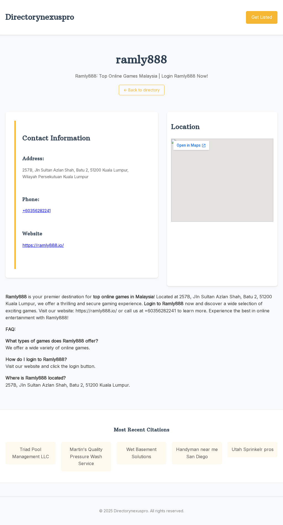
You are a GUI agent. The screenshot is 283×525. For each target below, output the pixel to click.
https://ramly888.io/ (43, 245)
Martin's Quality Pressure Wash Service (86, 456)
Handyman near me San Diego (197, 453)
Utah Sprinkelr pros (253, 449)
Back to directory (142, 90)
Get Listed (261, 17)
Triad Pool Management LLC (30, 453)
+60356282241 (36, 210)
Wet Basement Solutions (141, 453)
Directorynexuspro (40, 17)
